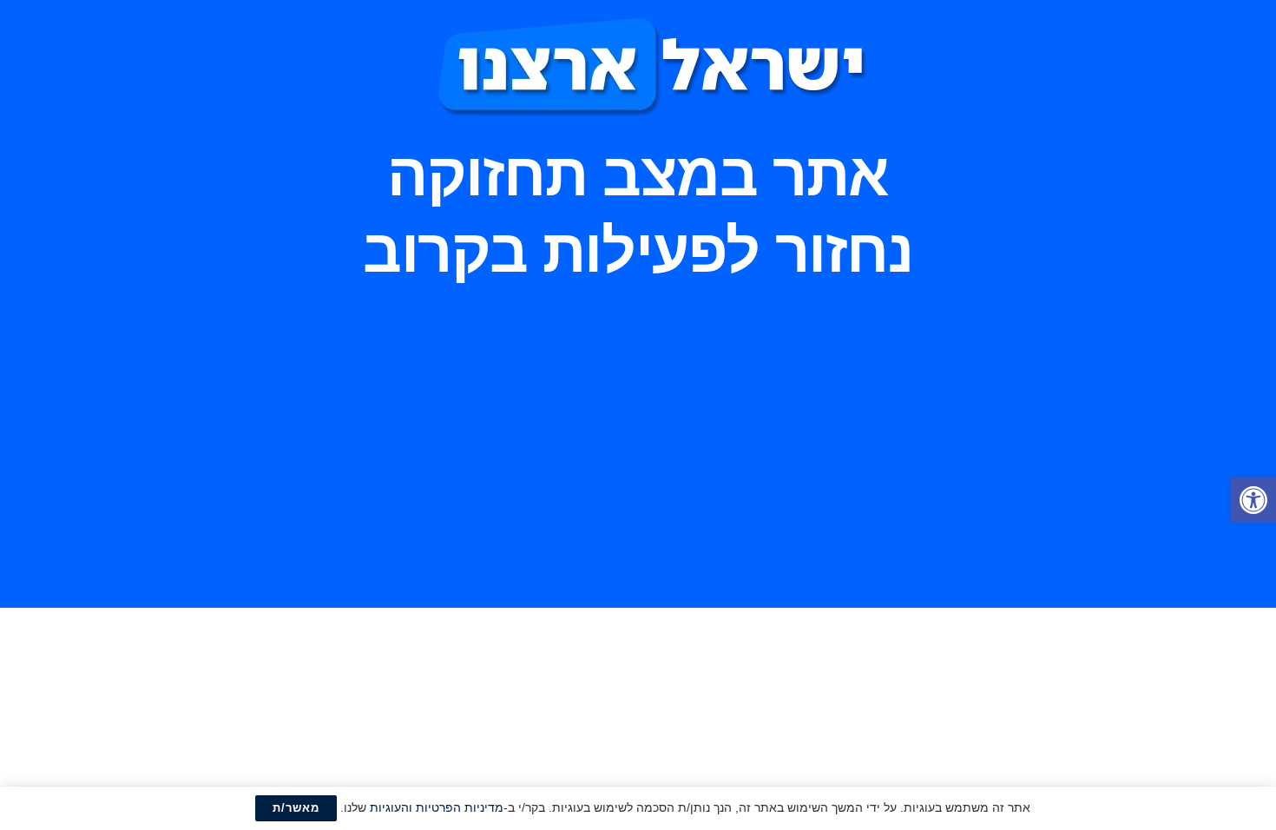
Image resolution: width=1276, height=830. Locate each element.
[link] (1253, 500)
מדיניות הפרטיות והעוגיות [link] (436, 807)
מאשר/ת (296, 807)
